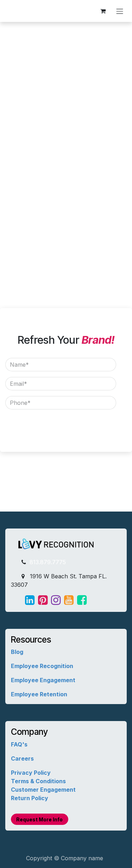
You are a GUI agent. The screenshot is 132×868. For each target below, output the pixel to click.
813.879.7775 (47, 562)
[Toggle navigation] (120, 11)
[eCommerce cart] (103, 11)
